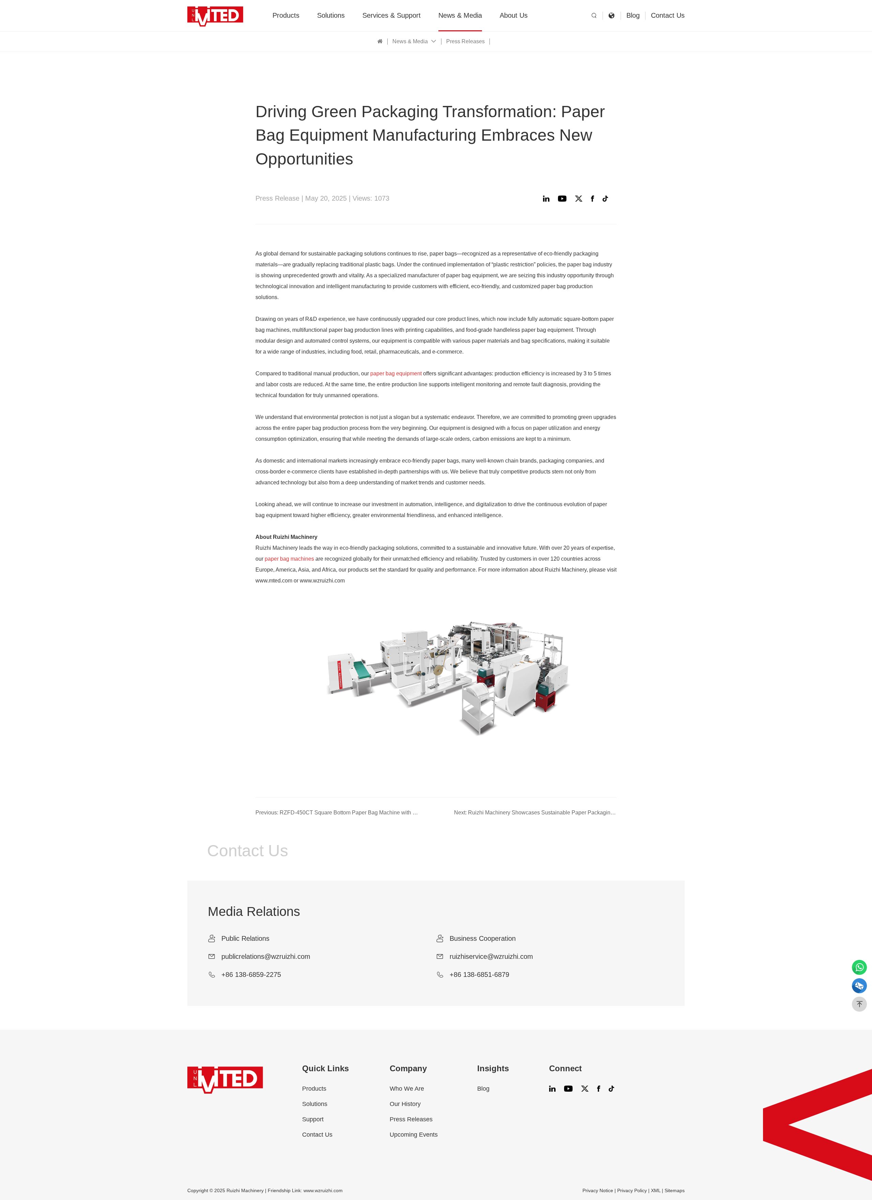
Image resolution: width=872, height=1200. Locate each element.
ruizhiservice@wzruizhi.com (491, 956)
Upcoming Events (414, 1135)
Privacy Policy (632, 1190)
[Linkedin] (548, 199)
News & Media (460, 15)
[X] (580, 199)
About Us (514, 15)
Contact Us (668, 15)
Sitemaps (675, 1190)
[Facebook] (594, 199)
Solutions (331, 15)
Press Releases (465, 41)
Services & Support (391, 15)
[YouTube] (564, 199)
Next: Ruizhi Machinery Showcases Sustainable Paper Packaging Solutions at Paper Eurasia (535, 812)
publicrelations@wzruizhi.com (265, 956)
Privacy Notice (597, 1190)
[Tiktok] (607, 199)
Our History (405, 1104)
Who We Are (407, 1089)
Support (313, 1119)
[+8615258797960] (859, 967)
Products (285, 15)
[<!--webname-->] (215, 15)
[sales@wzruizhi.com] (859, 985)
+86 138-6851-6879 (479, 974)
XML (655, 1190)
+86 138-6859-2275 (251, 974)
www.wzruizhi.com (323, 1190)
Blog (633, 15)
